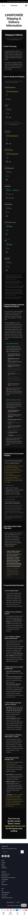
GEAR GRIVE (4, 867)
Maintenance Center (6, 874)
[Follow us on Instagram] (5, 856)
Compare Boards (5, 879)
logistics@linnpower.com (15, 39)
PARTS (3, 864)
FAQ (2, 882)
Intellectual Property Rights (7, 897)
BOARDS (3, 862)
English (18, 902)
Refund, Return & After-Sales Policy (8, 877)
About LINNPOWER (6, 892)
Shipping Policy (4, 884)
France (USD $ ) (11, 902)
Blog (2, 890)
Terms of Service (5, 894)
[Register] (22, 851)
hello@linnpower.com (13, 604)
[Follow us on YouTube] (8, 856)
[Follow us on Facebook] (3, 856)
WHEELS (3, 866)
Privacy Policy (4, 896)
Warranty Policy (5, 875)
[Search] (4, 5)
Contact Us (4, 881)
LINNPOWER (12, 905)
